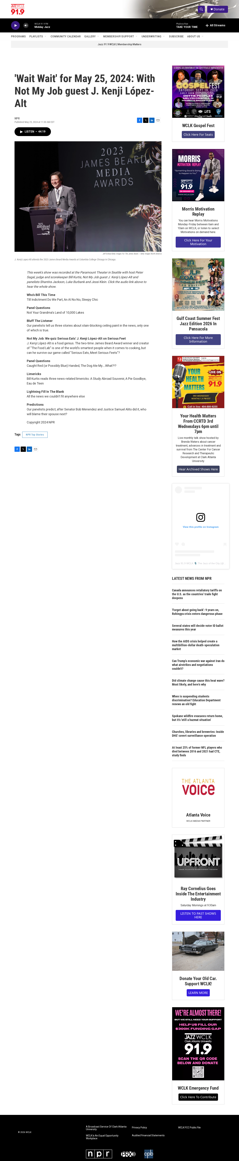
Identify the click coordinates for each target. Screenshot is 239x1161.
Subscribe (176, 36)
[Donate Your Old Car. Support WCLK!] (198, 951)
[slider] (31, 25)
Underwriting (151, 36)
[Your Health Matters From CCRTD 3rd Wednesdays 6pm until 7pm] (198, 382)
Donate (219, 9)
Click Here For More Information (198, 339)
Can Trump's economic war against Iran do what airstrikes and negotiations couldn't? (198, 664)
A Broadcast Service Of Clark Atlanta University (106, 1128)
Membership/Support (118, 36)
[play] (15, 25)
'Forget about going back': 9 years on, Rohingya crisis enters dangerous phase (197, 612)
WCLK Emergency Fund (198, 1088)
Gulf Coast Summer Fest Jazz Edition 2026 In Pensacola (198, 324)
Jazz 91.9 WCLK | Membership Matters (119, 44)
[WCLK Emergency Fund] (198, 1043)
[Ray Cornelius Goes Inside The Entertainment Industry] (198, 858)
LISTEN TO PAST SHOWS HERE (198, 915)
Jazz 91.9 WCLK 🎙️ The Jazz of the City (197, 563)
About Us (193, 36)
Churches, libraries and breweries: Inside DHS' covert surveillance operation (198, 733)
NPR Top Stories (35, 434)
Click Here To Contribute (198, 1097)
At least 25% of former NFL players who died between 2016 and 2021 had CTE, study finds (197, 751)
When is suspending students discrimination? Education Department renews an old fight (196, 700)
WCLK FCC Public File (189, 1127)
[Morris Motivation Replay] (198, 175)
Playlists (36, 36)
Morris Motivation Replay (198, 211)
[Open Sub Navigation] (45, 36)
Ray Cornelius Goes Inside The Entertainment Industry (198, 894)
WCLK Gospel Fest (198, 125)
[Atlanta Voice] (198, 787)
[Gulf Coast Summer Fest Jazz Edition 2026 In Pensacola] (198, 284)
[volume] (26, 25)
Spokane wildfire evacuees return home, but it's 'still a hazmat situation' (197, 718)
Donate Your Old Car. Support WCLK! (198, 981)
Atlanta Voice (198, 815)
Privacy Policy (139, 1127)
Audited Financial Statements (148, 1135)
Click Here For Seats (198, 134)
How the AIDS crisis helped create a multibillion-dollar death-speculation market (195, 645)
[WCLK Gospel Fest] (198, 92)
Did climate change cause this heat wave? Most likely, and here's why (198, 682)
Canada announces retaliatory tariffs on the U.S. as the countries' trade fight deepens (197, 594)
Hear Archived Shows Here (198, 469)
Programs (18, 36)
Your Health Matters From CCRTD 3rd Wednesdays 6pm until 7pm (198, 423)
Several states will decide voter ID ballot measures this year (197, 627)
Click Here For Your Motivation (198, 242)
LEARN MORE (198, 993)
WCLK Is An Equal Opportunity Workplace (102, 1137)
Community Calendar (66, 36)
